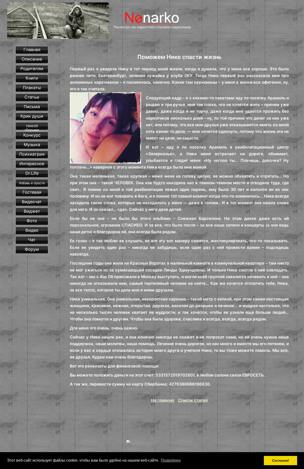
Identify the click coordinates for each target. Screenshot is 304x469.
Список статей (193, 400)
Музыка (32, 144)
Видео (31, 230)
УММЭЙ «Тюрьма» (31, 127)
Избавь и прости (32, 183)
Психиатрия (31, 154)
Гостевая (32, 192)
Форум (32, 249)
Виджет (32, 211)
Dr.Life (31, 173)
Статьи (31, 97)
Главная (32, 49)
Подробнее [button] (171, 460)
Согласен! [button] (280, 460)
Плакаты (32, 87)
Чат (32, 239)
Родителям (31, 68)
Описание (32, 59)
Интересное (31, 163)
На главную (162, 400)
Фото (32, 220)
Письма (32, 106)
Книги (32, 78)
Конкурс (32, 135)
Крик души (31, 116)
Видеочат (32, 201)
